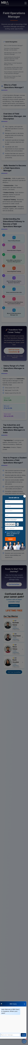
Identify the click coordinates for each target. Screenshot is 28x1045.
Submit (10, 539)
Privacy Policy (10, 535)
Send (23, 1035)
